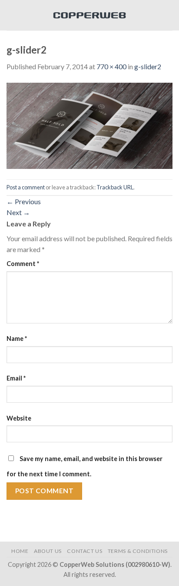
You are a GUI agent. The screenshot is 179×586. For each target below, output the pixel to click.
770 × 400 (111, 66)
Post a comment (26, 187)
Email (16, 378)
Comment (23, 263)
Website (19, 418)
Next (18, 212)
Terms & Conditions (138, 551)
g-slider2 (147, 66)
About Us (48, 551)
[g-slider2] (89, 125)
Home (19, 551)
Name (17, 338)
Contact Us (84, 551)
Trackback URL (114, 187)
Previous (24, 201)
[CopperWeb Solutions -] (89, 15)
